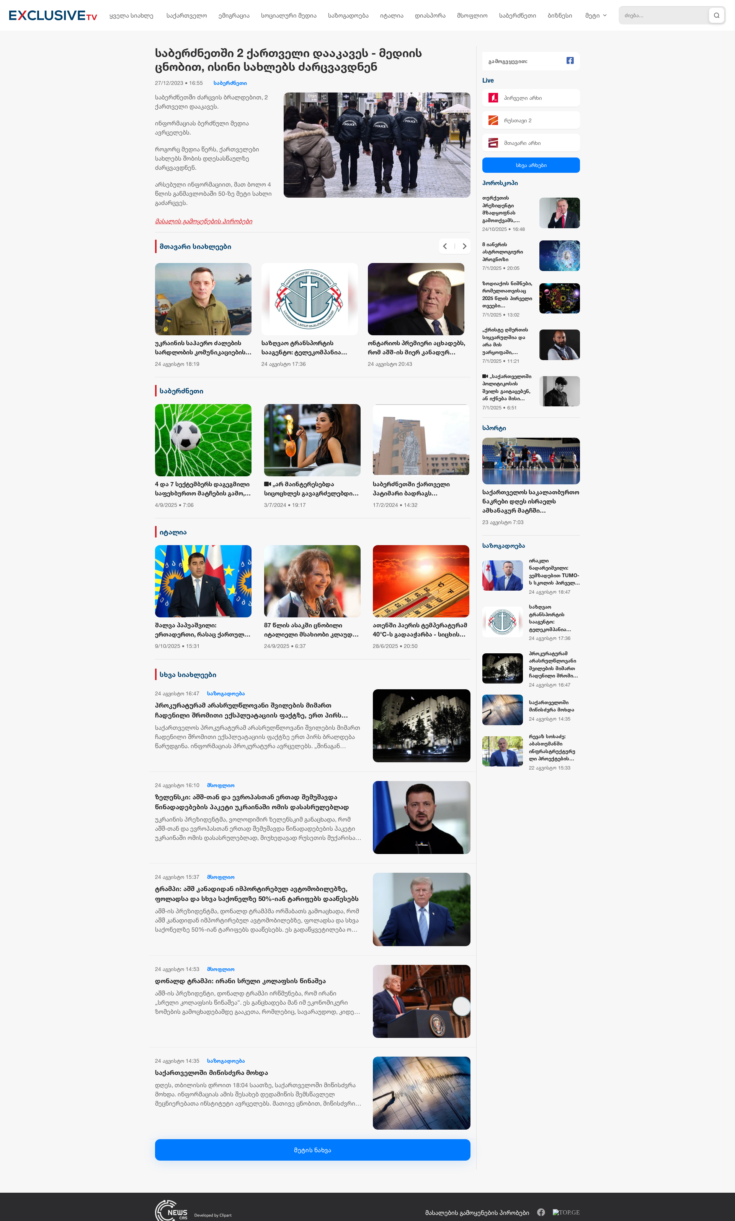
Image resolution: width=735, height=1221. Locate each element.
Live (488, 80)
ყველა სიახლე (131, 15)
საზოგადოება (348, 15)
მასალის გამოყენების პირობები (203, 221)
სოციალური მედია (289, 15)
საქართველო (187, 15)
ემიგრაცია (234, 15)
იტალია (391, 15)
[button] (445, 246)
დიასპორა (430, 15)
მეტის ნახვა (312, 1150)
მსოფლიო (472, 15)
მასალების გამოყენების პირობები (477, 1212)
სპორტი (494, 428)
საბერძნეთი (517, 15)
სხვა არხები (531, 165)
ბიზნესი (560, 15)
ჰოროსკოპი (500, 183)
